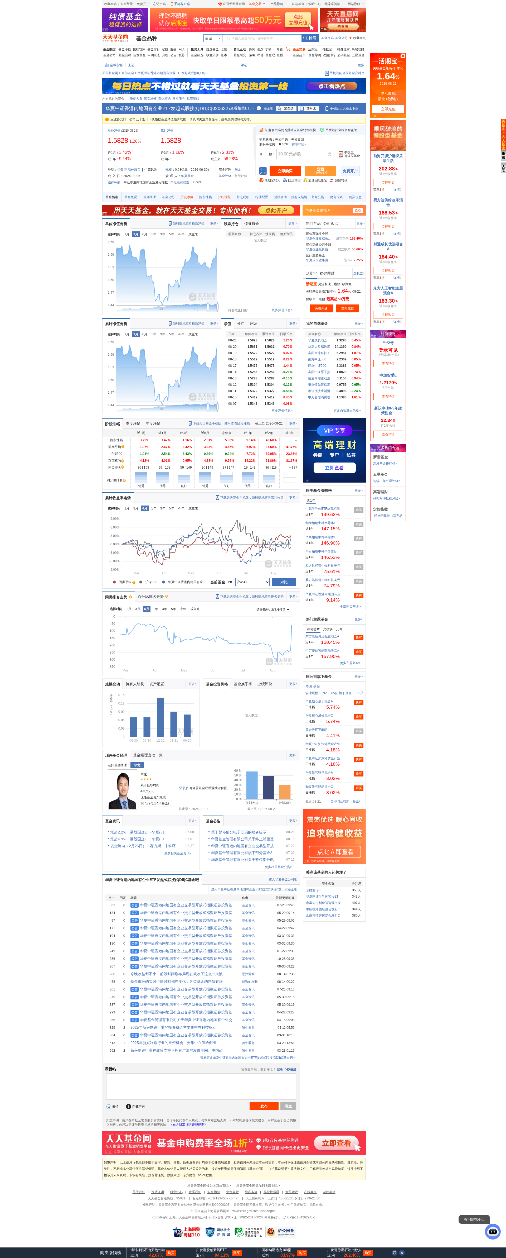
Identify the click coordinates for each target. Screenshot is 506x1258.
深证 (245, 65)
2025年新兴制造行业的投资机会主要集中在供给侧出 (173, 1043)
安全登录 (126, 4)
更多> (214, 223)
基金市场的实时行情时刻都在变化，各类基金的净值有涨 (176, 981)
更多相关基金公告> (278, 867)
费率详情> (299, 144)
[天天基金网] (117, 38)
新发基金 (139, 55)
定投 (165, 49)
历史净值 (187, 197)
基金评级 (225, 176)
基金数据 (109, 49)
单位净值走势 (116, 224)
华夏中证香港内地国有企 (322, 594)
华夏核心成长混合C (319, 715)
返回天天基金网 (234, 4)
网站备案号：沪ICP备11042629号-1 (290, 1217)
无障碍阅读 (332, 4)
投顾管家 (139, 49)
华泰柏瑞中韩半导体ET (321, 523)
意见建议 (291, 1192)
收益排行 (329, 55)
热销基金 (343, 55)
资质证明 (157, 1192)
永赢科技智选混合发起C (323, 915)
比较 (224, 49)
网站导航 (354, 4)
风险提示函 (271, 1192)
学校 (268, 49)
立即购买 (285, 171)
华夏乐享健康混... (318, 260)
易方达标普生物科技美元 (322, 566)
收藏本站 (110, 4)
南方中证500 (317, 359)
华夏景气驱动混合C (319, 787)
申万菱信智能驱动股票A (322, 650)
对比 (284, 582)
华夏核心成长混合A (319, 701)
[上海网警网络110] (186, 1232)
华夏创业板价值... (318, 249)
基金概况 (130, 197)
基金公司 (341, 38)
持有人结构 (299, 197)
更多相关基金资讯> (177, 853)
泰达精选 (164, 99)
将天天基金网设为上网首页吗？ (209, 1186)
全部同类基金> (350, 606)
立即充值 (347, 308)
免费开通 (321, 308)
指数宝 (327, 49)
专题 (279, 49)
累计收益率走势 (118, 498)
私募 (181, 55)
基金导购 (314, 55)
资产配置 (156, 684)
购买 (359, 510)
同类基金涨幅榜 (319, 490)
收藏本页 (357, 38)
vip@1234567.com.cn (224, 1198)
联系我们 (195, 1192)
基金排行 (153, 49)
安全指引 (213, 1192)
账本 (224, 55)
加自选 (289, 108)
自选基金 (298, 4)
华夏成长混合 (317, 340)
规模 (169, 169)
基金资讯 (112, 821)
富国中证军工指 (319, 372)
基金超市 (299, 55)
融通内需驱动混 (319, 378)
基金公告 (318, 197)
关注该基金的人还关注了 (326, 872)
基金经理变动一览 (148, 755)
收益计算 (212, 55)
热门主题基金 (317, 619)
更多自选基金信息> (347, 411)
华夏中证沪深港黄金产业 (322, 744)
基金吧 (270, 55)
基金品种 (146, 38)
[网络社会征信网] (217, 1232)
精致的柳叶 (250, 982)
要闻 (252, 49)
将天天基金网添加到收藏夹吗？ (258, 1186)
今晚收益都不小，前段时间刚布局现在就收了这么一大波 (176, 974)
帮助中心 (314, 4)
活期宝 (313, 49)
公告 (173, 55)
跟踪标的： (116, 182)
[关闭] (402, 1253)
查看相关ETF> (242, 108)
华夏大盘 (136, 99)
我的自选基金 (317, 323)
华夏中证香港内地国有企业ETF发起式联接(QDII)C (173, 73)
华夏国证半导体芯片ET (322, 896)
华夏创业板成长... (318, 238)
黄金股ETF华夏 (316, 730)
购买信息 (355, 197)
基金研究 (239, 55)
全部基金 (127, 73)
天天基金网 (110, 73)
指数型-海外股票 (128, 169)
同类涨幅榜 (110, 1252)
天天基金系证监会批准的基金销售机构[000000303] (194, 1205)
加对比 (311, 108)
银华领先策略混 (319, 385)
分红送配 (224, 197)
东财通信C (313, 890)
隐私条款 (251, 1192)
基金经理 (149, 197)
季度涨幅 (133, 423)
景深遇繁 (248, 974)
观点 (260, 49)
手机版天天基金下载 (344, 108)
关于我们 (139, 1192)
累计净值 (167, 130)
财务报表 (336, 197)
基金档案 (111, 197)
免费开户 (143, 4)
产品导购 (276, 4)
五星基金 (358, 55)
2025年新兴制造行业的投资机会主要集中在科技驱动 (173, 1027)
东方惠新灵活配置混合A (322, 636)
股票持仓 (231, 224)
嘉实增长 (150, 99)
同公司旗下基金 (319, 676)
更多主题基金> (350, 663)
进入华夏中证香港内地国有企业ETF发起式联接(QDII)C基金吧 (254, 889)
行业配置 (261, 197)
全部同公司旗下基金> (345, 801)
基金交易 (255, 4)
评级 (181, 49)
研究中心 (176, 1192)
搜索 (310, 38)
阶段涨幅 (205, 197)
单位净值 (114, 130)
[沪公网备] (280, 1232)
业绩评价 (264, 684)
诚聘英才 (329, 1192)
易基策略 (193, 99)
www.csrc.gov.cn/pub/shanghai (254, 1211)
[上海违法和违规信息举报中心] (248, 1232)
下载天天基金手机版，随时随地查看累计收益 (252, 497)
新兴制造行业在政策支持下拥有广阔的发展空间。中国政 (176, 1050)
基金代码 (327, 38)
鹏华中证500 (317, 366)
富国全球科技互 (319, 353)
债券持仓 (251, 223)
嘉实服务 (178, 99)
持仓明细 (243, 197)
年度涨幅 (153, 423)
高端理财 (358, 49)
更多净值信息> (282, 410)
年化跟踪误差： (181, 182)
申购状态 (154, 55)
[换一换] (394, 1253)
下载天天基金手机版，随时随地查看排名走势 (252, 596)
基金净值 (124, 49)
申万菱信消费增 (319, 397)
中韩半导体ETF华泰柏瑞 (322, 509)
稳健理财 (343, 49)
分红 (165, 55)
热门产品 (313, 223)
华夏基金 (187, 176)
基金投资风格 (217, 684)
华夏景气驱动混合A (319, 772)
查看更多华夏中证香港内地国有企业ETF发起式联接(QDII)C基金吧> (247, 1058)
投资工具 (197, 49)
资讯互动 (239, 49)
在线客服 (310, 1192)
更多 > (292, 223)
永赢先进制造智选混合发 (323, 903)
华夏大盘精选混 (319, 347)
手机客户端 (182, 4)
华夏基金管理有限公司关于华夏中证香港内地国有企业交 (182, 1020)
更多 (361, 65)
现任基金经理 (116, 755)
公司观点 (330, 223)
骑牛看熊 (248, 1028)
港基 (173, 49)
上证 (131, 65)
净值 (227, 324)
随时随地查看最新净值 (189, 223)
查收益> (359, 273)
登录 (182, 788)
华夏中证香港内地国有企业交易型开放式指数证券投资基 (182, 905)
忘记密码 (159, 4)
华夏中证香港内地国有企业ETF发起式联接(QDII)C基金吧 (152, 880)
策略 (252, 55)
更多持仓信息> (282, 310)
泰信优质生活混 (319, 391)
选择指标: (263, 609)
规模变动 (280, 197)
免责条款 (232, 1192)
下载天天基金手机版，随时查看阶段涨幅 (221, 423)
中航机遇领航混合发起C (323, 909)
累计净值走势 (116, 324)
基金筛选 (197, 55)
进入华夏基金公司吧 (283, 879)
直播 (280, 55)
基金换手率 (243, 684)
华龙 (238, 169)
